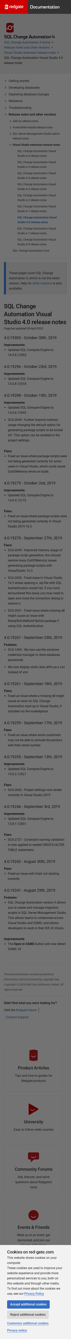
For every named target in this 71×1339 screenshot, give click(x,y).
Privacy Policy (34, 1294)
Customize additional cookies (28, 1323)
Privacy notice (17, 1330)
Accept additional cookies (28, 1304)
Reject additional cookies (28, 1314)
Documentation (45, 6)
